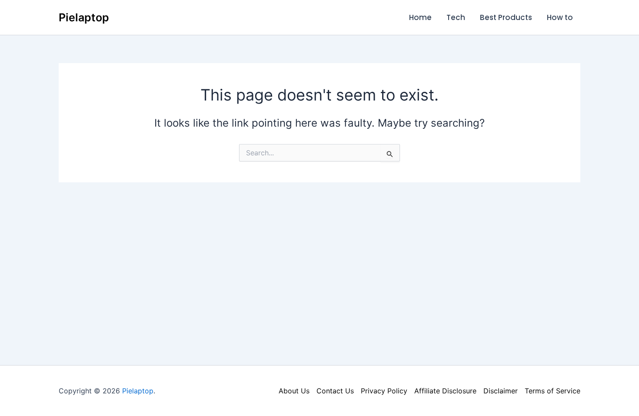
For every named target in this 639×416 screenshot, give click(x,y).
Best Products (506, 17)
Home (420, 17)
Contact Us (335, 390)
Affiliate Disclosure (445, 390)
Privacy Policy (384, 390)
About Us (294, 390)
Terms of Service (552, 390)
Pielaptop (84, 17)
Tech (455, 17)
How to (560, 17)
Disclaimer (500, 390)
